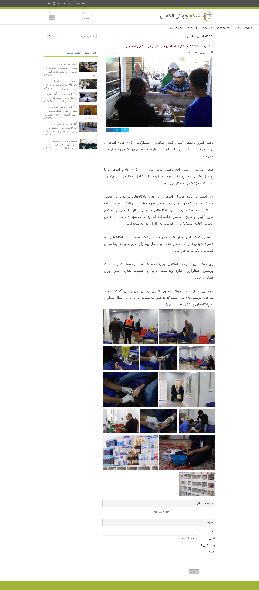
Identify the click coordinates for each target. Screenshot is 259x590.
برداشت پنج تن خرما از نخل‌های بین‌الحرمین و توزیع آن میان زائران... (61, 84)
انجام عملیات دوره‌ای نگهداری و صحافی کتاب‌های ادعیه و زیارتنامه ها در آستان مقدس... (71, 69)
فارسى (78, 3)
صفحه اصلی (205, 36)
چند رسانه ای (191, 28)
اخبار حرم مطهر (223, 28)
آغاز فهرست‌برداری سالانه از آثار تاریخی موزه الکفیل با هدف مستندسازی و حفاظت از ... (71, 129)
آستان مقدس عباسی (243, 28)
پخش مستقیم (176, 28)
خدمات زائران (207, 28)
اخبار (190, 36)
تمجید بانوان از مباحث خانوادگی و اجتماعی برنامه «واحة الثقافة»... (62, 144)
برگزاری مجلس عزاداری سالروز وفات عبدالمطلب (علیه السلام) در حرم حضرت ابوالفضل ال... (71, 112)
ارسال (194, 571)
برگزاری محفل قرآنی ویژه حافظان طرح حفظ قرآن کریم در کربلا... (62, 97)
